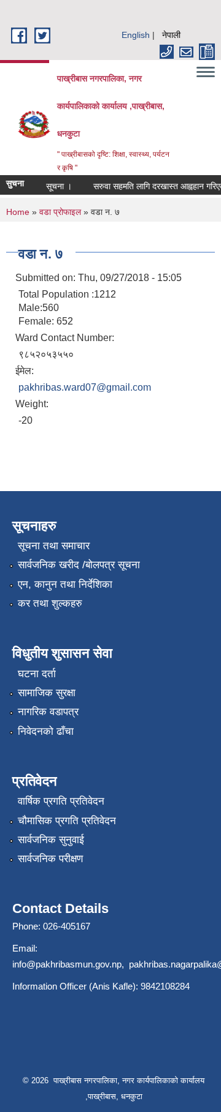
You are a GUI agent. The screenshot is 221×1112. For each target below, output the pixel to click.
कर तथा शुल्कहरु (50, 603)
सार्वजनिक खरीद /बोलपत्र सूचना (79, 565)
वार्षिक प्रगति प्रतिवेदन (61, 801)
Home (17, 212)
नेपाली (171, 35)
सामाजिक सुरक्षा (47, 693)
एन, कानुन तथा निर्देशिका (65, 584)
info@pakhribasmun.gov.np (67, 964)
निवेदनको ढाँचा (46, 731)
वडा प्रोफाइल (60, 212)
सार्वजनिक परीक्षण (50, 859)
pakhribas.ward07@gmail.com (84, 387)
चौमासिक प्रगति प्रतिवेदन (67, 821)
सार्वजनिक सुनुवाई (51, 840)
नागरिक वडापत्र (48, 712)
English (136, 35)
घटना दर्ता (37, 674)
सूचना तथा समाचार (54, 546)
